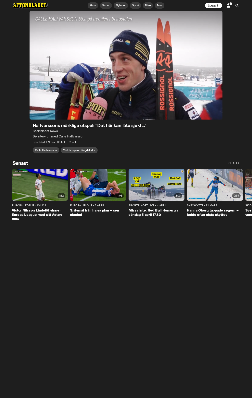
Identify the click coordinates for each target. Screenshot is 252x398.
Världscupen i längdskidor (79, 150)
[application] (126, 65)
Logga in (213, 5)
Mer (159, 5)
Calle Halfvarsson (46, 150)
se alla (234, 163)
